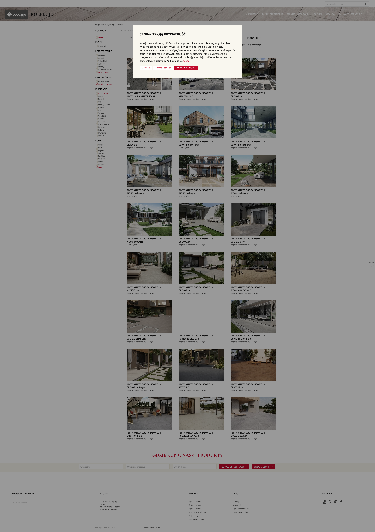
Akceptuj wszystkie (186, 68)
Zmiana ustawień (163, 68)
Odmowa (146, 68)
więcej (186, 61)
